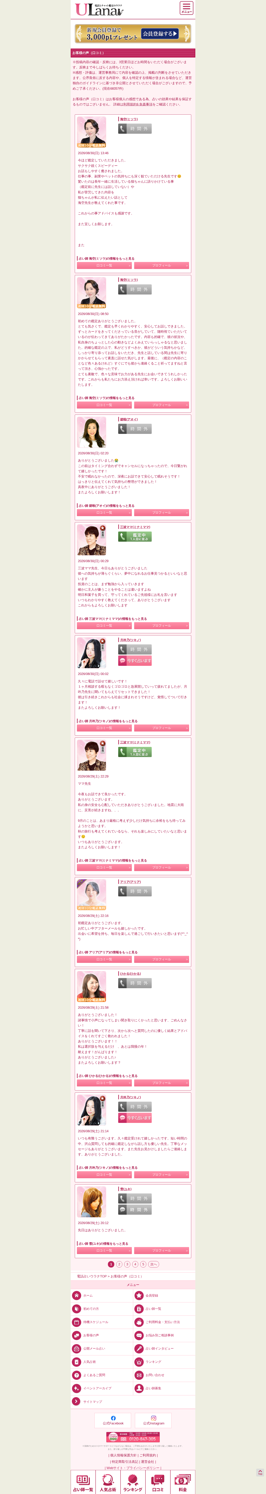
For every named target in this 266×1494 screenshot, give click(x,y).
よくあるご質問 (94, 1375)
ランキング (153, 1361)
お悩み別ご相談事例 (160, 1335)
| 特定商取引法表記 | (125, 1462)
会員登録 (152, 1295)
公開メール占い (94, 1348)
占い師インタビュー (160, 1348)
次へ (153, 1264)
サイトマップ (92, 1401)
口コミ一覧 (104, 265)
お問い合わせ (155, 1375)
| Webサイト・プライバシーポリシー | (133, 1468)
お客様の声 (91, 1335)
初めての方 (91, 1308)
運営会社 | (148, 1462)
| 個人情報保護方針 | (123, 1455)
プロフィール (161, 265)
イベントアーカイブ (97, 1388)
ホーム (88, 1295)
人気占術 (89, 1361)
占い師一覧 (153, 1308)
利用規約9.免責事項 (137, 104)
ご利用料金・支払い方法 (163, 1322)
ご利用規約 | (148, 1455)
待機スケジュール (95, 1322)
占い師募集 (153, 1388)
